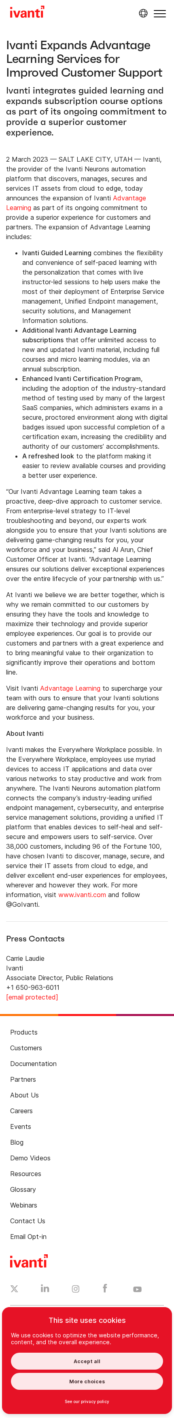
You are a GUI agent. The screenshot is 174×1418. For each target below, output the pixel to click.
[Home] (27, 13)
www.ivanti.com (82, 895)
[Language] (142, 13)
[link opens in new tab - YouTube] (137, 1290)
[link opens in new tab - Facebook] (105, 1290)
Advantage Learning (70, 688)
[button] (160, 13)
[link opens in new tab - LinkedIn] (45, 1290)
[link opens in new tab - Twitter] (14, 1290)
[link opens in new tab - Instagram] (76, 1290)
